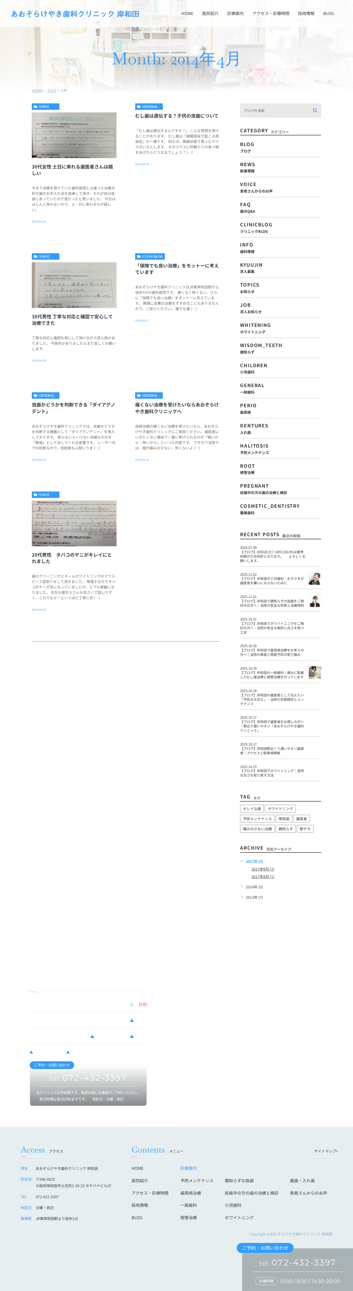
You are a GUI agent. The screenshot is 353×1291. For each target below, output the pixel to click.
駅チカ (305, 828)
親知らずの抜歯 (239, 1180)
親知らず (286, 828)
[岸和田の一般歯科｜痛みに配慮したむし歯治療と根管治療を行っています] (315, 672)
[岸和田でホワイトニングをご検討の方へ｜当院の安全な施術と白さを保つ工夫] (315, 623)
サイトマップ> (326, 1151)
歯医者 (301, 818)
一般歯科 (188, 1205)
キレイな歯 (252, 808)
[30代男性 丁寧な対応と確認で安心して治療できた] (74, 285)
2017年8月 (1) (262, 876)
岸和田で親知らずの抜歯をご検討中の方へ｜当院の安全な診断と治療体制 (272, 603)
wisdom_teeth (261, 348)
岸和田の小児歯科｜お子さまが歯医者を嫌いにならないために (272, 580)
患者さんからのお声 (308, 1193)
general (150, 107)
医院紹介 (210, 13)
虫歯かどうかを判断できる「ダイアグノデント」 (73, 407)
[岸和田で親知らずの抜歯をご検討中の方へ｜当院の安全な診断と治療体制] (315, 601)
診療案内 (235, 13)
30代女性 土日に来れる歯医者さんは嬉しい (72, 169)
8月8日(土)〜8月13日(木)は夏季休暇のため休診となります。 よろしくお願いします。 (272, 556)
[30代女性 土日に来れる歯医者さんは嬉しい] (74, 135)
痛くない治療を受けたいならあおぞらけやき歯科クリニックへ (177, 407)
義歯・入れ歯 (302, 1180)
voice (44, 107)
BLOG (328, 13)
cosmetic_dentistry (270, 508)
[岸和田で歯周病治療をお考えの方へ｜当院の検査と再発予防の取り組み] (315, 650)
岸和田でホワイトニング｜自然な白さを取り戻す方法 (272, 773)
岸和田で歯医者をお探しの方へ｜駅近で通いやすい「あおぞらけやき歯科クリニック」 (272, 726)
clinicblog (152, 256)
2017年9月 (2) (262, 869)
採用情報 (306, 13)
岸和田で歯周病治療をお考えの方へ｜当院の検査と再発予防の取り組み (272, 652)
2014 (51, 90)
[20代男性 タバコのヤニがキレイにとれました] (74, 523)
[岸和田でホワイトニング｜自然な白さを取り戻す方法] (315, 771)
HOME (187, 13)
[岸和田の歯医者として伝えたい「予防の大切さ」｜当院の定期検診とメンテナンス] (315, 695)
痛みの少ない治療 (257, 828)
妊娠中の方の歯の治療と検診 (252, 1193)
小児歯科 (233, 1205)
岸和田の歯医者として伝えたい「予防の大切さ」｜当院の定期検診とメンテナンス (272, 699)
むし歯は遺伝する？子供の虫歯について (177, 115)
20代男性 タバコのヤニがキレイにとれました (72, 557)
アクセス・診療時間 (270, 13)
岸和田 (284, 818)
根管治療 (188, 1217)
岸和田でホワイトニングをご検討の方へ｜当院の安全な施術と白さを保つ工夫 (272, 628)
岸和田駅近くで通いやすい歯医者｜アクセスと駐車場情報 (272, 750)
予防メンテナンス (257, 818)
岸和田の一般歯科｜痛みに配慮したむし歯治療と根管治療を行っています (272, 674)
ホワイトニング (280, 808)
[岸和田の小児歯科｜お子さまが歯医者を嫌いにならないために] (315, 578)
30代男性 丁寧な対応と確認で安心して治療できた (72, 319)
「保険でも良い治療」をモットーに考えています (177, 268)
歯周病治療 (190, 1193)
